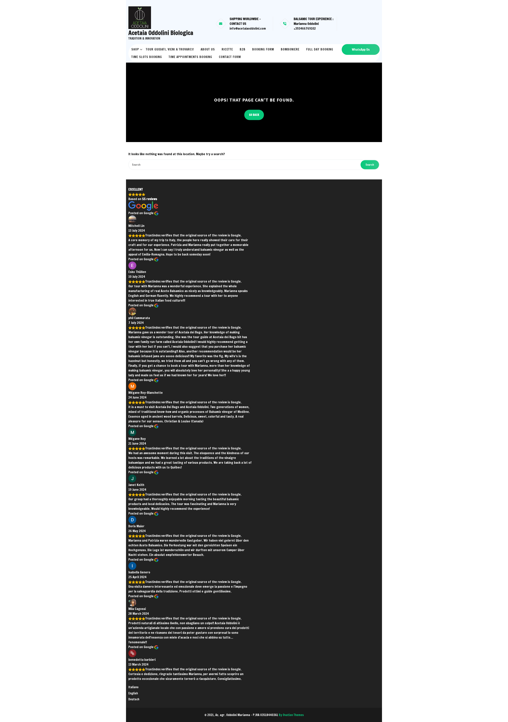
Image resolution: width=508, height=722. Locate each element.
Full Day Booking (319, 49)
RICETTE (227, 49)
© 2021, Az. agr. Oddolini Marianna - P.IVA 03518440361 (254, 715)
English (133, 693)
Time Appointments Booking (190, 57)
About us (208, 49)
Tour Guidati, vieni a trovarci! (170, 49)
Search (370, 165)
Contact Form (230, 57)
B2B (242, 49)
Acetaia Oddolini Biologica (160, 32)
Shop (135, 49)
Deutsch (133, 699)
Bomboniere (290, 49)
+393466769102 (305, 28)
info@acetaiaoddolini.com (248, 28)
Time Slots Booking (146, 57)
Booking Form (263, 49)
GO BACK (254, 115)
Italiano (133, 687)
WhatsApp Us (361, 49)
